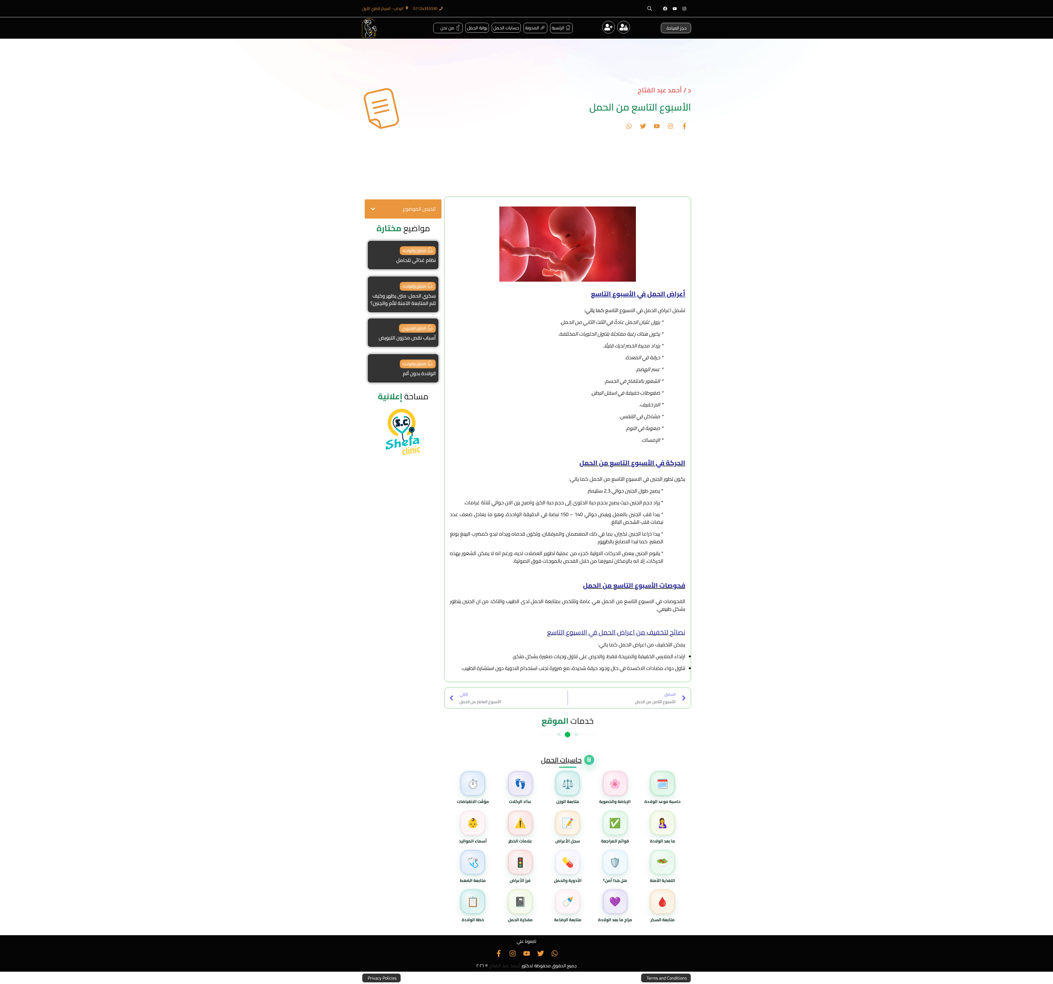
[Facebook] (665, 8)
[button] (372, 209)
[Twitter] (642, 126)
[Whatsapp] (629, 126)
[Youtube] (674, 8)
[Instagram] (684, 8)
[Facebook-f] (684, 126)
